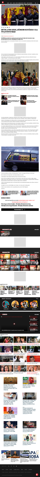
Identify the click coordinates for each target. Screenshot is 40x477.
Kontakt (6, 472)
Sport (26, 469)
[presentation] (36, 298)
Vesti (3, 469)
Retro (11, 469)
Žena (22, 469)
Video (4, 314)
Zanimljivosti (16, 469)
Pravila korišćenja (27, 472)
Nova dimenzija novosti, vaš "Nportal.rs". (20, 202)
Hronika (30, 469)
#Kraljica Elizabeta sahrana (25, 205)
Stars (7, 469)
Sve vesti (37, 229)
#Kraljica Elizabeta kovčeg (23, 204)
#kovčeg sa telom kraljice (8, 204)
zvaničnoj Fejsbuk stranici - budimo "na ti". (26, 200)
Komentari (18, 209)
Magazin (6, 252)
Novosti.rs (7, 229)
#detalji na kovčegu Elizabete (9, 205)
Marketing (15, 472)
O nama (3, 472)
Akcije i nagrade (21, 472)
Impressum (11, 472)
